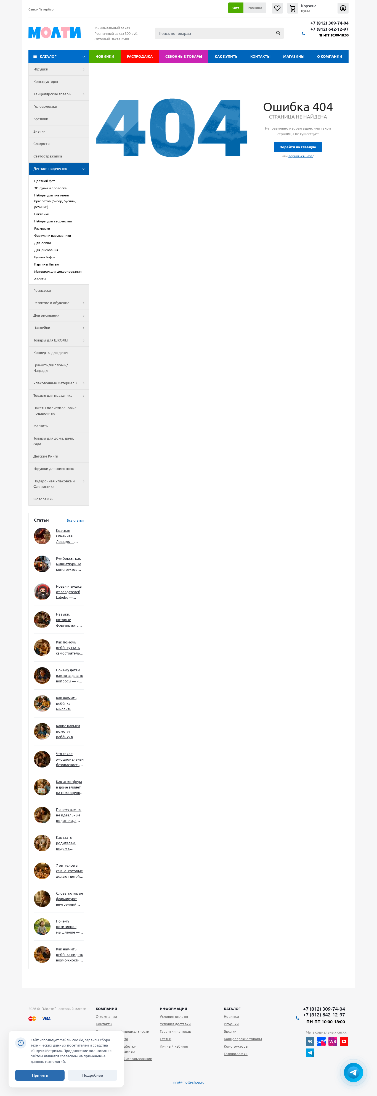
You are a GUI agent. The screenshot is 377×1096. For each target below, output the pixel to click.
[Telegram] (310, 1052)
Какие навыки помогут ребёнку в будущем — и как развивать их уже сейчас (68, 732)
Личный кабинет (174, 1046)
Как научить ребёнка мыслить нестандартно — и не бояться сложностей (69, 704)
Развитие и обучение (51, 303)
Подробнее (92, 1075)
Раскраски (42, 290)
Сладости (41, 144)
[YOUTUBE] (344, 1041)
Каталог (48, 56)
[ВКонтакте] (310, 1041)
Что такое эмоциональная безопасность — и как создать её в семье (70, 760)
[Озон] (321, 1041)
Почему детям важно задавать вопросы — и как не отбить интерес (69, 676)
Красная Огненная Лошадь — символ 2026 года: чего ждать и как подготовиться (68, 536)
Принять (40, 1075)
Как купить (226, 56)
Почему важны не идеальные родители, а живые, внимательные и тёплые (69, 815)
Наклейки (41, 328)
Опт (235, 8)
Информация (173, 1009)
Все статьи (75, 520)
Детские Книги (45, 456)
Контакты (260, 56)
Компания (106, 1009)
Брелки (230, 1031)
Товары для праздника (53, 395)
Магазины (293, 56)
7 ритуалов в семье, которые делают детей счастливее (69, 871)
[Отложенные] (277, 8)
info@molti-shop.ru (188, 1082)
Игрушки (40, 69)
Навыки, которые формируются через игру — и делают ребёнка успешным (68, 620)
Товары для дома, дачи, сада (53, 441)
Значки (39, 131)
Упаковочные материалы (55, 383)
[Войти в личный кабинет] (343, 8)
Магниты (41, 426)
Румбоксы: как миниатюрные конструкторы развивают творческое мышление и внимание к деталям (68, 564)
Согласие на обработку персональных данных (116, 1048)
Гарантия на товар (175, 1031)
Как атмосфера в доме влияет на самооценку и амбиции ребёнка (69, 787)
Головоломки (45, 106)
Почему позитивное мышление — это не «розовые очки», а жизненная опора (67, 927)
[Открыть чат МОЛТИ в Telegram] (353, 1072)
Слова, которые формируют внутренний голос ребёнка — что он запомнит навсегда (69, 899)
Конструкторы (45, 81)
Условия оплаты (174, 1016)
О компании (329, 56)
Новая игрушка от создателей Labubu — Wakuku (69, 592)
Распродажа (140, 56)
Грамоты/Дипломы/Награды (50, 367)
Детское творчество (50, 168)
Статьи (165, 1039)
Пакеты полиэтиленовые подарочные (54, 410)
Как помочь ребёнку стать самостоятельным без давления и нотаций (70, 648)
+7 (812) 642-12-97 (329, 29)
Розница (255, 8)
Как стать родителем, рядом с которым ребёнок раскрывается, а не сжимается (69, 843)
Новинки (104, 56)
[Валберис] (332, 1041)
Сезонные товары (183, 56)
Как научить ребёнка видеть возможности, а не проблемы (69, 955)
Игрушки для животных (53, 469)
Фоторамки (43, 499)
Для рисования (46, 315)
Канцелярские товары (52, 94)
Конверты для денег (50, 352)
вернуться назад (301, 156)
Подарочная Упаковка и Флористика (54, 483)
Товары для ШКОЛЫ (50, 340)
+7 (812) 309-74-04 (329, 23)
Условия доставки (175, 1024)
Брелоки (40, 119)
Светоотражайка (47, 156)
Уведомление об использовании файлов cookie (124, 1061)
